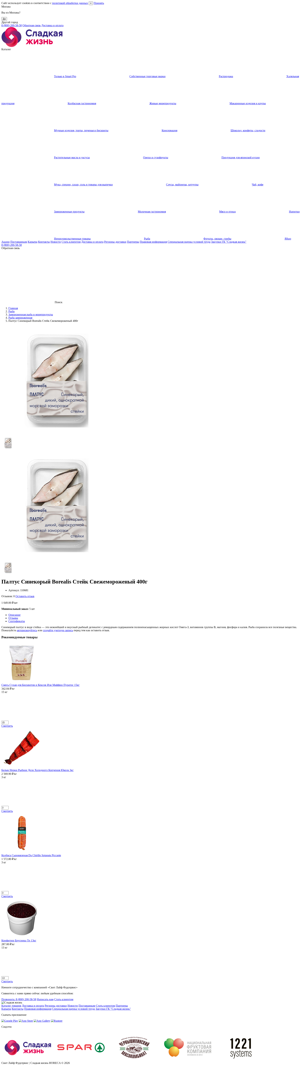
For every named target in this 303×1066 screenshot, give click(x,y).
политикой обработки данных (70, 3)
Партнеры (133, 241)
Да (4, 19)
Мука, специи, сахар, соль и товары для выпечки (83, 184)
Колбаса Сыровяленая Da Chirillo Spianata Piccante (31, 855)
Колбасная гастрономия (82, 103)
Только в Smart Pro (65, 76)
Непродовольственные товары (72, 238)
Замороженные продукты (69, 211)
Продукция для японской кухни (240, 157)
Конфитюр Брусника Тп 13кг (18, 940)
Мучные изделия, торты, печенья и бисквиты (81, 130)
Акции (5, 241)
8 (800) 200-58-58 (11, 25)
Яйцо (288, 238)
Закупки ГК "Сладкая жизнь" (228, 241)
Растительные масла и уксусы (72, 157)
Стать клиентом (71, 241)
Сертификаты (16, 621)
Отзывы (13, 618)
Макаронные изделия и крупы (248, 103)
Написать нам (45, 999)
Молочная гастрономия (152, 211)
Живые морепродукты (162, 103)
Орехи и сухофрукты (155, 157)
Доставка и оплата (52, 25)
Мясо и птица (227, 211)
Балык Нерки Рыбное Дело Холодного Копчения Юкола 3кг (37, 770)
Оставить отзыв (24, 596)
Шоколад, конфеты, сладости (248, 130)
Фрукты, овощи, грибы (217, 238)
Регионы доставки (115, 241)
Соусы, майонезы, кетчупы (182, 184)
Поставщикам (18, 241)
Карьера (32, 241)
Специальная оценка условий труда (189, 241)
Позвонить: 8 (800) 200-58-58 (18, 999)
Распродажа (226, 76)
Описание (14, 614)
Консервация (169, 130)
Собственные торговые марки (147, 76)
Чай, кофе (257, 184)
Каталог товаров (11, 1005)
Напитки (294, 211)
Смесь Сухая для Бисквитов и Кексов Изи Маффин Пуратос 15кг (40, 684)
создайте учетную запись (58, 630)
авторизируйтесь (27, 630)
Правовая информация (153, 241)
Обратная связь (31, 25)
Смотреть (7, 725)
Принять (99, 3)
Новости (55, 241)
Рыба (147, 238)
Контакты (44, 241)
